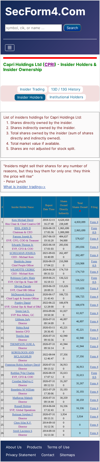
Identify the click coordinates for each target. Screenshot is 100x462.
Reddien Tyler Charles (22, 372)
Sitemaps (67, 455)
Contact (47, 455)
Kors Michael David (22, 219)
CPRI (49, 64)
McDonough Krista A (22, 294)
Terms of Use (58, 447)
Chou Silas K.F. (22, 422)
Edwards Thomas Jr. (22, 244)
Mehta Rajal (22, 327)
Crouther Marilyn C (22, 381)
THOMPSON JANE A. (22, 344)
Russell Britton (22, 406)
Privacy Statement (21, 455)
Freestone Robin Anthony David (22, 364)
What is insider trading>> (24, 187)
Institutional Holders (66, 97)
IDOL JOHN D (22, 228)
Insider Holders (30, 97)
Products (34, 447)
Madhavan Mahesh (23, 397)
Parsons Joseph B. (23, 236)
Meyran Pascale (22, 286)
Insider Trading (32, 89)
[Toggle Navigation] (10, 47)
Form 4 (94, 222)
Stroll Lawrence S (22, 430)
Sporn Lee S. (22, 311)
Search (72, 28)
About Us (14, 447)
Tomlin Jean (22, 335)
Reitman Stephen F (22, 414)
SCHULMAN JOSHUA (22, 253)
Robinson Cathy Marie (22, 277)
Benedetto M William (22, 389)
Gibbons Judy (22, 319)
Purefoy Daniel (23, 302)
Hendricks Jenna (22, 261)
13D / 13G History (65, 89)
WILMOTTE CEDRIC (22, 269)
